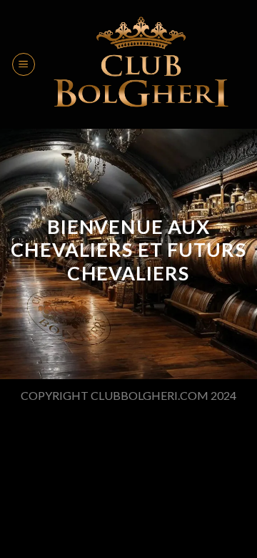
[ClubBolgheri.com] (141, 64)
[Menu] (23, 64)
